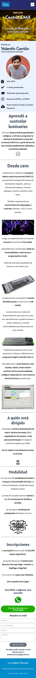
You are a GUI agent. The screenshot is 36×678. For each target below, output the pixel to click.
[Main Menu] (32, 4)
